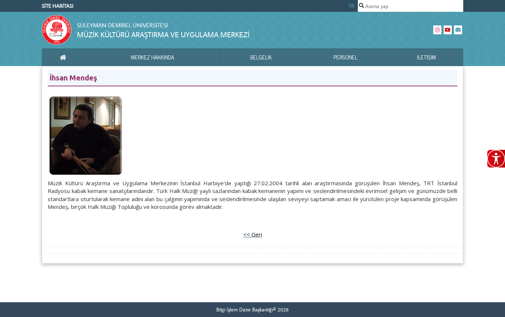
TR (351, 6)
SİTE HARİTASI (58, 6)
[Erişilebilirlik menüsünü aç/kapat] (496, 159)
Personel (345, 57)
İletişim (426, 57)
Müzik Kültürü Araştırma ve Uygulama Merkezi (163, 34)
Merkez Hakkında (152, 57)
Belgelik (261, 57)
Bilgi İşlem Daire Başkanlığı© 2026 (252, 309)
